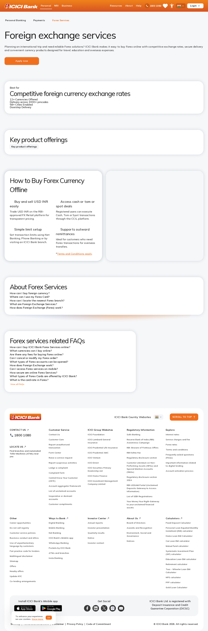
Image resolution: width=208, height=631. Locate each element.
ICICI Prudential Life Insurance (103, 447)
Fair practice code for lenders (24, 551)
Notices (131, 541)
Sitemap (14, 561)
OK (48, 617)
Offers (13, 566)
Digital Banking (56, 523)
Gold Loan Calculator (176, 587)
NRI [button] (56, 5)
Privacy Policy (75, 624)
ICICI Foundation (96, 434)
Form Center (55, 452)
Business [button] (67, 5)
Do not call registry (19, 528)
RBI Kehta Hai (134, 452)
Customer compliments (60, 504)
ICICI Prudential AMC (98, 452)
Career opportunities (20, 523)
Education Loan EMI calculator (181, 559)
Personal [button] (46, 5)
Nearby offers (17, 571)
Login (193, 5)
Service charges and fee (178, 439)
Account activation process (179, 471)
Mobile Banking (56, 528)
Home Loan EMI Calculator (179, 536)
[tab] (24, 146)
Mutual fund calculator (177, 546)
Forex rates (171, 444)
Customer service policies (23, 533)
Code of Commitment (98, 624)
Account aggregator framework (65, 486)
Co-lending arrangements (23, 581)
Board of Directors (136, 523)
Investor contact (96, 543)
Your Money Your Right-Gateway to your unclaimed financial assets (143, 504)
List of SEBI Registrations (139, 496)
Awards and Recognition (139, 528)
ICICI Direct (93, 463)
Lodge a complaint (58, 468)
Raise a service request (60, 457)
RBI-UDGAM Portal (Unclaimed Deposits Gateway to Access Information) (142, 488)
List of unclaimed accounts (62, 491)
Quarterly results (96, 533)
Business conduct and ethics (24, 538)
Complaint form (57, 473)
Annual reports (95, 523)
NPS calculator (173, 577)
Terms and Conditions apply (74, 253)
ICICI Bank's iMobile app (61, 538)
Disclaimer (58, 624)
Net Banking (55, 533)
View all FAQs (17, 384)
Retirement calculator (176, 564)
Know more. (38, 619)
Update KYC (16, 576)
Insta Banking (56, 558)
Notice (91, 538)
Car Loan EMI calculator (178, 541)
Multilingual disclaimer (21, 556)
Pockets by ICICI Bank (60, 548)
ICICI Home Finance (97, 476)
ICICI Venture (94, 457)
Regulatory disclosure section (142, 457)
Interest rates (172, 434)
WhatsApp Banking (59, 543)
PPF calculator (173, 582)
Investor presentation (99, 528)
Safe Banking (133, 434)
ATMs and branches (59, 553)
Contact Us (54, 434)
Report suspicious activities (63, 463)
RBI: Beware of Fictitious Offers (142, 447)
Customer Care (56, 439)
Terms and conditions (177, 449)
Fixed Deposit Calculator (178, 523)
